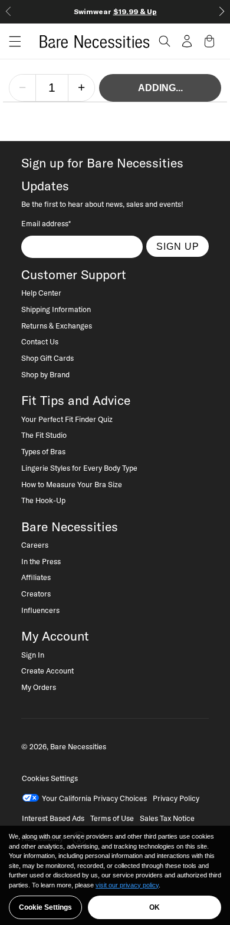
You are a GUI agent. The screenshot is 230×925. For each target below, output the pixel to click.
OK (154, 907)
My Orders (38, 687)
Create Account (47, 670)
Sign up (177, 246)
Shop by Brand (45, 374)
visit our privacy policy (127, 885)
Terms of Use (112, 818)
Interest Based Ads (53, 818)
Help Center (41, 292)
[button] (10, 41)
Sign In (32, 654)
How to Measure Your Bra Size (71, 484)
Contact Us (39, 341)
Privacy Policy (176, 798)
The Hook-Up (43, 500)
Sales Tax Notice (167, 818)
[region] (115, 875)
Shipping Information (56, 309)
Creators (36, 593)
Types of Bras (43, 451)
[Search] (164, 41)
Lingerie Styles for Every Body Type (79, 467)
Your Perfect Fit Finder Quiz (67, 419)
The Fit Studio (44, 435)
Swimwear (115, 11)
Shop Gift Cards (47, 358)
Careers (34, 544)
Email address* (46, 223)
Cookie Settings (45, 907)
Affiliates (36, 577)
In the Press (41, 561)
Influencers (40, 610)
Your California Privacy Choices (94, 798)
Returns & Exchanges (56, 325)
